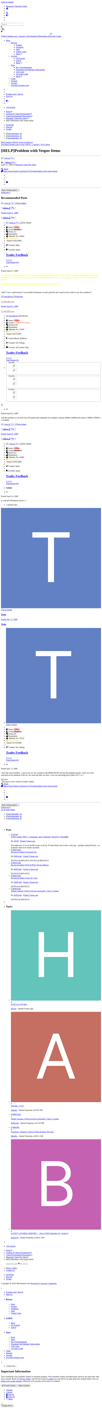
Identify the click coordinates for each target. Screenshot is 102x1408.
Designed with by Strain (16, 1264)
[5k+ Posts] (15, 368)
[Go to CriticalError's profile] (7, 297)
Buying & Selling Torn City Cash (24, 878)
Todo (3, 614)
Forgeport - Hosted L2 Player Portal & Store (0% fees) (32, 1132)
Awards (14, 83)
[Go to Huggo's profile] (56, 1000)
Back (13, 1304)
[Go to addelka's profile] (56, 1101)
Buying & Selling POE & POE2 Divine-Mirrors (30, 865)
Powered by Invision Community (44, 1283)
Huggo (13, 1009)
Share (5, 169)
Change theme (7, 1406)
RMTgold (18, 856)
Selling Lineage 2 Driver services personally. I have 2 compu (35, 891)
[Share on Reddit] (6, 180)
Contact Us (10, 1270)
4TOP (16, 841)
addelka (14, 1110)
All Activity (20, 58)
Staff (18, 49)
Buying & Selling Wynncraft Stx (24, 852)
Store (13, 65)
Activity (14, 56)
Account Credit (22, 74)
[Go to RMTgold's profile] (16, 850)
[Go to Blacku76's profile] (56, 1229)
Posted (9, 213)
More (8, 40)
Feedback (20, 47)
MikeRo (14, 1136)
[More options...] (7, 267)
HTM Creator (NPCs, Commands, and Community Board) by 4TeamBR (39, 837)
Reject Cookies (23, 1386)
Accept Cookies (10, 1386)
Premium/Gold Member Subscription (30, 70)
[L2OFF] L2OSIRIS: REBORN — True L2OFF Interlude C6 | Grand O (39, 1233)
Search (18, 61)
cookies (51, 1379)
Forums (19, 45)
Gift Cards (20, 72)
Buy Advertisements (24, 67)
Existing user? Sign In (14, 94)
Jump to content (7, 2)
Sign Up (9, 96)
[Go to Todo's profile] (51, 608)
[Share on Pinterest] (6, 184)
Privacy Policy (11, 1268)
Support (14, 81)
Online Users (21, 52)
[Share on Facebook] (6, 178)
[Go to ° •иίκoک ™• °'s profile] (8, 158)
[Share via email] (7, 182)
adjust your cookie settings (11, 1381)
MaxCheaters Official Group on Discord (17, 142)
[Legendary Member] (15, 372)
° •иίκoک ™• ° (10, 162)
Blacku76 (15, 1238)
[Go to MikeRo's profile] (15, 1127)
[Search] (3, 29)
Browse (14, 43)
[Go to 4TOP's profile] (14, 835)
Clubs (13, 79)
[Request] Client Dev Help (25, 165)
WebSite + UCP (17, 1106)
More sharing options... (10, 190)
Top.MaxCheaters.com (20, 85)
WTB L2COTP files (19, 1004)
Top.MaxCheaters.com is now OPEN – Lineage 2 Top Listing (25, 144)
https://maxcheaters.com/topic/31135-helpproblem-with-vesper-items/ (30, 171)
